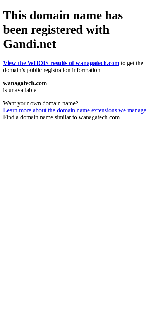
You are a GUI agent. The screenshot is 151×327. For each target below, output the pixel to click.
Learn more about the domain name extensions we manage (74, 110)
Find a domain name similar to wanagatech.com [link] (61, 117)
